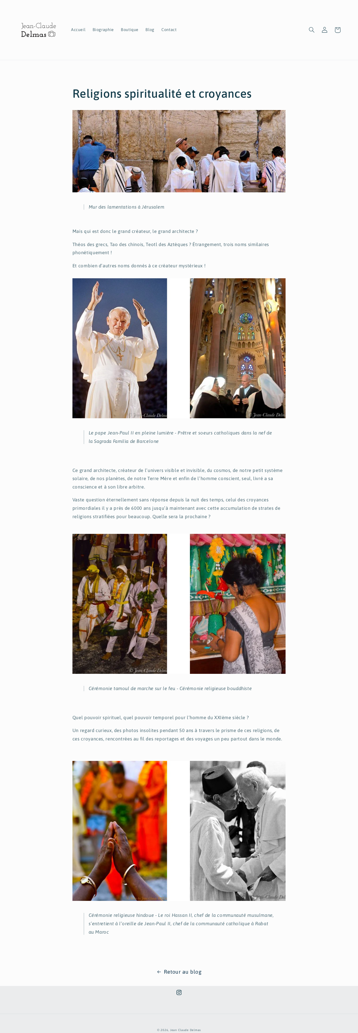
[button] (311, 30)
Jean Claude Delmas (185, 1030)
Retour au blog (183, 972)
